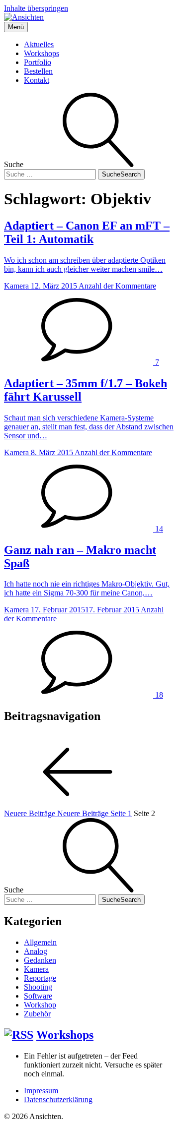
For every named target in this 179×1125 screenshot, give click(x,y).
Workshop (40, 1005)
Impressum (41, 1090)
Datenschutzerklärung (58, 1099)
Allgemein (40, 942)
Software (38, 996)
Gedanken (40, 960)
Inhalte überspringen (36, 8)
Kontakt (36, 80)
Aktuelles (39, 44)
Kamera (36, 969)
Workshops (41, 53)
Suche (121, 174)
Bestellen (38, 71)
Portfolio (37, 62)
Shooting (38, 987)
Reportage (40, 978)
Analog (35, 951)
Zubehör (37, 1013)
